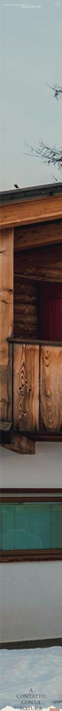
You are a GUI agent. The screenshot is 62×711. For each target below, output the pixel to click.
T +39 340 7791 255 (6, 5)
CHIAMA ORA (55, 709)
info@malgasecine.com (17, 5)
